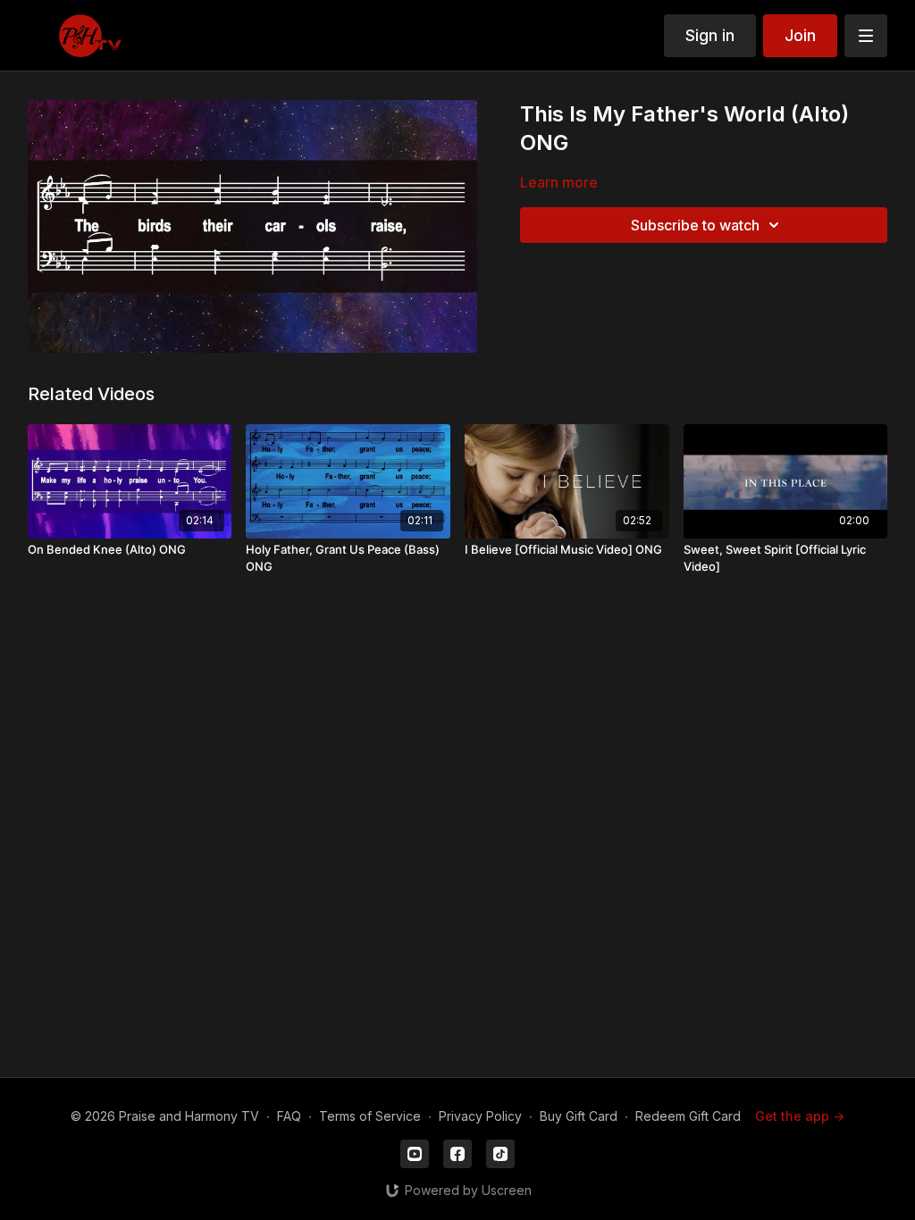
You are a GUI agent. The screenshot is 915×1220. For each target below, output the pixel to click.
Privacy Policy (480, 1116)
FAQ (289, 1116)
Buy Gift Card (578, 1116)
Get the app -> (799, 1116)
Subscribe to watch (695, 225)
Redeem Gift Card (688, 1116)
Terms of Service (370, 1116)
